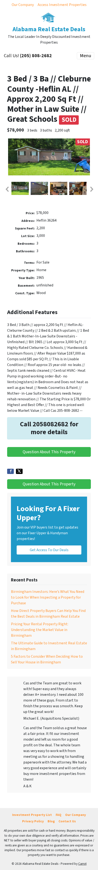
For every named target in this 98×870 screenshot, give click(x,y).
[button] (7, 189)
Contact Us (67, 821)
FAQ (58, 815)
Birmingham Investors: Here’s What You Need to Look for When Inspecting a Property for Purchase (47, 597)
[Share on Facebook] (10, 471)
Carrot (82, 863)
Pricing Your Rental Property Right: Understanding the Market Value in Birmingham (39, 629)
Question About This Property (49, 452)
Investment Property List (32, 815)
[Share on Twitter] (19, 471)
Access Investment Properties (62, 4)
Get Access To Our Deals (49, 550)
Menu (85, 55)
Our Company (23, 4)
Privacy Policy (33, 821)
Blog (51, 821)
